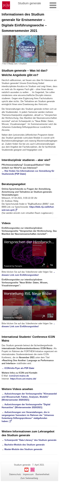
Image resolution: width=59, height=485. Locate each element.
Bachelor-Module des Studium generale (24, 444)
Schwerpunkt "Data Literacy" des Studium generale (30, 440)
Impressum (28, 474)
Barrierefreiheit (42, 474)
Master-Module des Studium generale (23, 449)
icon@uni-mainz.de (19, 376)
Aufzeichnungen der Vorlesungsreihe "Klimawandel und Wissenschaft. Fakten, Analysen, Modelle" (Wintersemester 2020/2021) (29, 396)
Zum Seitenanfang (29, 478)
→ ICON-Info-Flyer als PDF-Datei (18, 368)
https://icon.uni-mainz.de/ (23, 378)
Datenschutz (15, 474)
